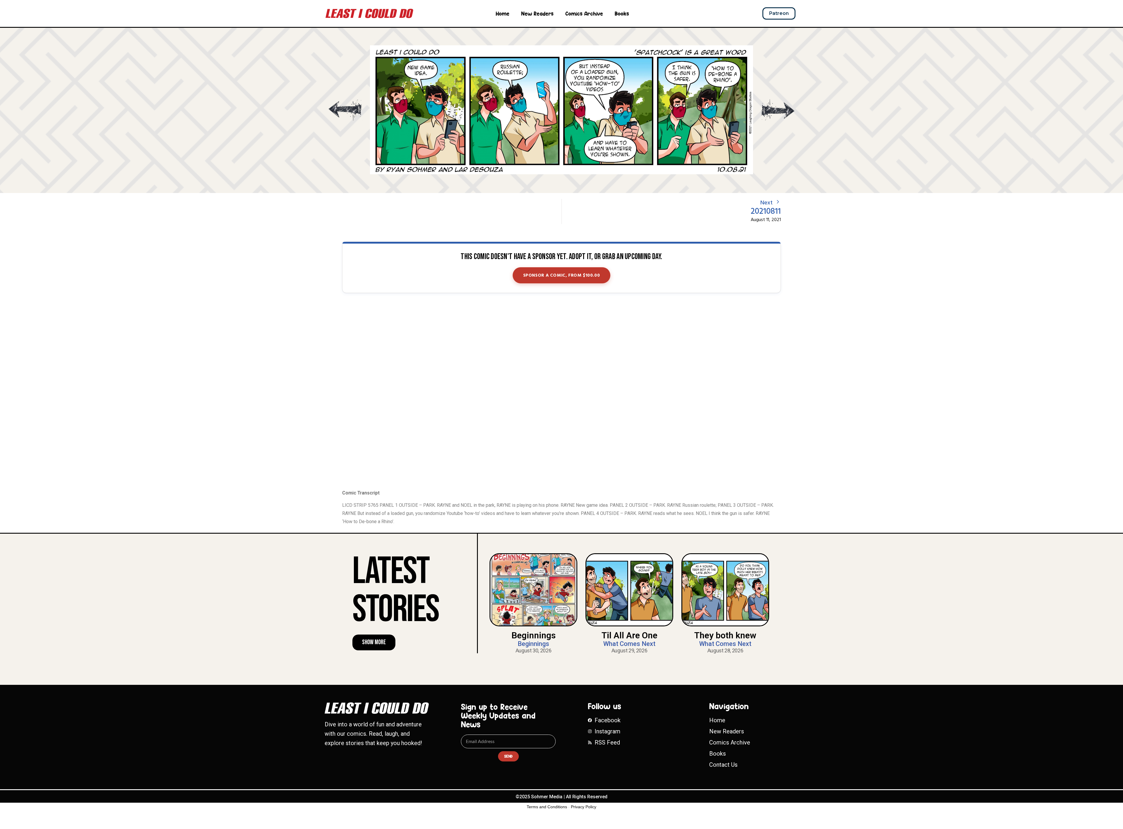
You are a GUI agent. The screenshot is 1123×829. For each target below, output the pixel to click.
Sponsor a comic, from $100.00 (561, 275)
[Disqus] (561, 392)
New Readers (537, 13)
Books (622, 13)
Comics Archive (584, 13)
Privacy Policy (583, 806)
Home (502, 13)
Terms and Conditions (547, 806)
